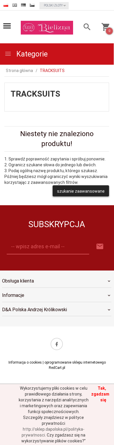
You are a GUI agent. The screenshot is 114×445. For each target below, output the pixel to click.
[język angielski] (14, 5)
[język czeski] (32, 5)
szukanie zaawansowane (81, 191)
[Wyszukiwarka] (84, 27)
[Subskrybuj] (100, 246)
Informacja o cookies (25, 362)
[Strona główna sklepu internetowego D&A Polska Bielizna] (47, 27)
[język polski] (6, 5)
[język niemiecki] (23, 5)
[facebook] (57, 344)
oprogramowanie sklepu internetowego (75, 362)
